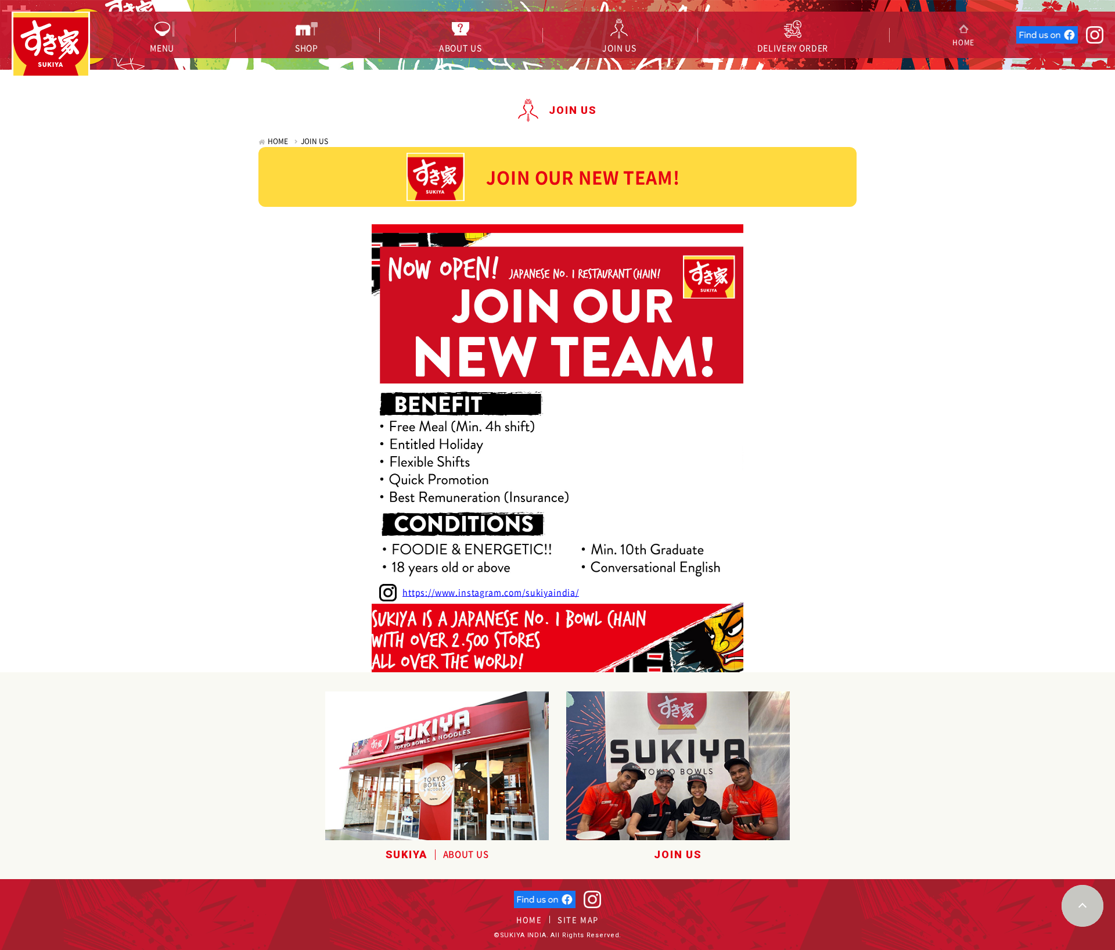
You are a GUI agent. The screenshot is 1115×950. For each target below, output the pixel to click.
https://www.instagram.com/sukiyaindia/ (490, 592)
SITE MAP (578, 919)
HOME (278, 141)
